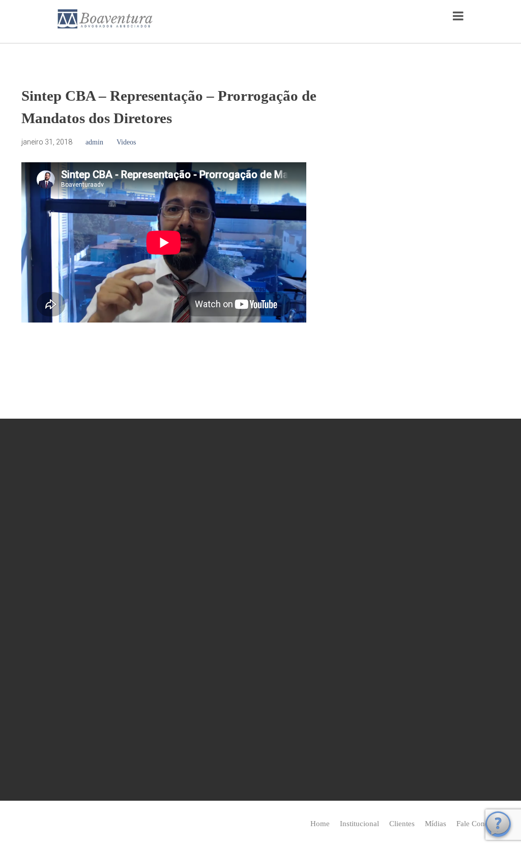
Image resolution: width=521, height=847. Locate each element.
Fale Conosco (478, 823)
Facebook (214, 619)
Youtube (246, 619)
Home (320, 823)
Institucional (359, 823)
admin (94, 142)
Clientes (402, 823)
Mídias (435, 823)
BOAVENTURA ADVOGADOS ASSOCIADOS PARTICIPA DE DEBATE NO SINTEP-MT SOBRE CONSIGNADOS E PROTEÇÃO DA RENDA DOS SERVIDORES (426, 724)
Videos (126, 142)
